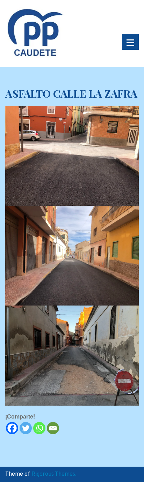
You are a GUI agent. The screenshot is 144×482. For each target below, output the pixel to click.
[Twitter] (26, 428)
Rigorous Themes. (54, 474)
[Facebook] (12, 428)
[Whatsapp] (39, 428)
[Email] (53, 428)
